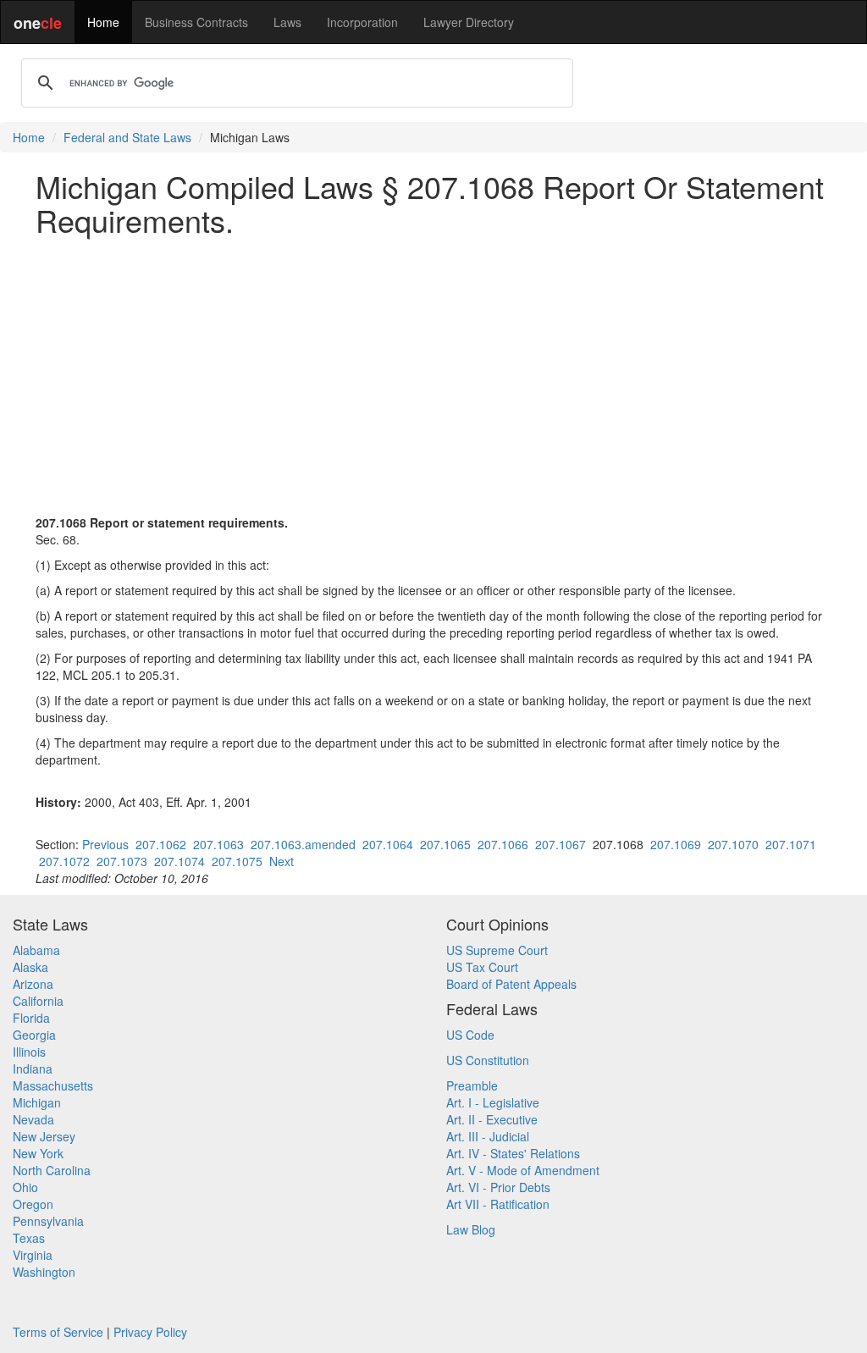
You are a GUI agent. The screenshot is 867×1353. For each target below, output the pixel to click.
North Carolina (52, 1170)
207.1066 (503, 844)
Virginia (32, 1254)
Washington (44, 1271)
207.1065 (445, 844)
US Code (470, 1034)
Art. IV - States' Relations (513, 1153)
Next (281, 861)
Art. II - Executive (492, 1119)
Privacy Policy (150, 1331)
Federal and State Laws (127, 137)
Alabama (36, 950)
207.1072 (64, 861)
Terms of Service (58, 1331)
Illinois (29, 1051)
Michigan (37, 1102)
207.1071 (790, 844)
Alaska (30, 966)
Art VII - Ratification (497, 1204)
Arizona (33, 983)
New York (38, 1153)
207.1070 (733, 844)
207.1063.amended (303, 844)
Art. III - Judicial (487, 1136)
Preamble (472, 1085)
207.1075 (237, 861)
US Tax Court (482, 966)
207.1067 (560, 844)
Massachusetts (53, 1085)
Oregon (33, 1204)
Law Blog (470, 1229)
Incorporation (362, 22)
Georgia (34, 1034)
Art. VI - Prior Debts (498, 1187)
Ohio (25, 1187)
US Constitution (487, 1060)
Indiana (32, 1068)
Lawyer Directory (468, 22)
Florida (31, 1017)
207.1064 (387, 844)
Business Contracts (196, 22)
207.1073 (122, 861)
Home (103, 22)
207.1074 (179, 861)
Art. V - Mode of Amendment (522, 1170)
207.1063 (218, 844)
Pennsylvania (48, 1220)
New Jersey (44, 1136)
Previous (105, 844)
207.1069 (675, 844)
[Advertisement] (433, 366)
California (38, 1000)
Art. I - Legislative (492, 1102)
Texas (29, 1237)
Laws (287, 22)
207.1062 (160, 844)
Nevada (33, 1119)
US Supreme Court (497, 950)
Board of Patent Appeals (511, 983)
